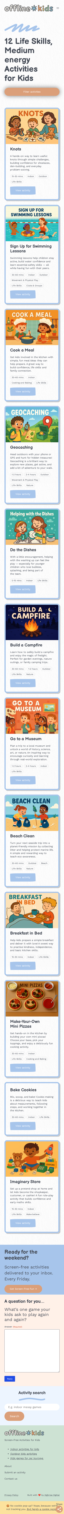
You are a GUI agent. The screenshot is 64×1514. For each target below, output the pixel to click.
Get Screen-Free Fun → (23, 1288)
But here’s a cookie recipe (42, 1509)
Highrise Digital (52, 1495)
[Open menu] (58, 8)
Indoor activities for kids (24, 1449)
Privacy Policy (11, 1495)
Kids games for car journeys (26, 1458)
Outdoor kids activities (23, 1453)
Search (14, 1416)
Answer (13, 1326)
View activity (25, 192)
